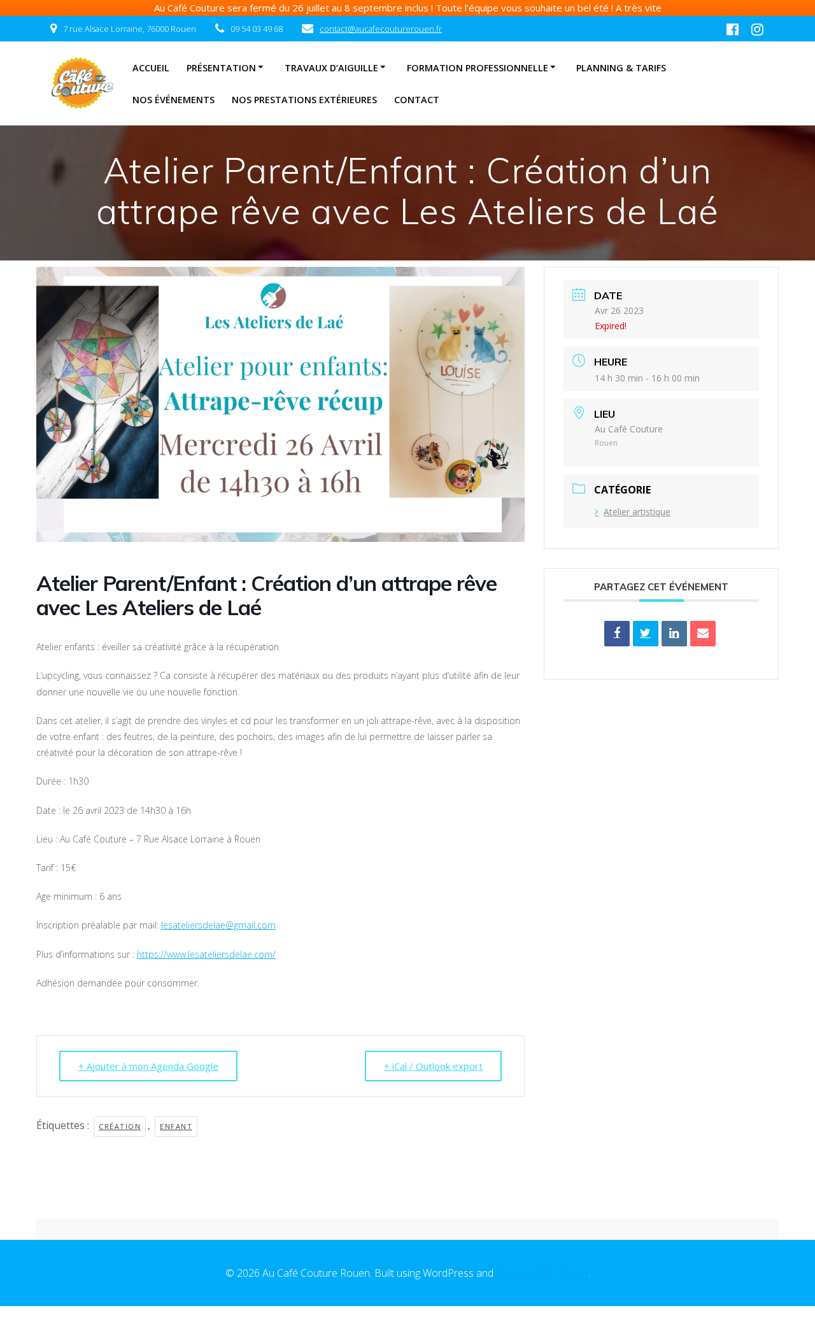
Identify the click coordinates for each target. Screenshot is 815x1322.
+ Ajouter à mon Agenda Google (148, 1066)
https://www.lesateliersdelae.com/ (206, 954)
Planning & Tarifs (621, 68)
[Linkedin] (674, 633)
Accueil (150, 68)
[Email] (703, 633)
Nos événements (173, 100)
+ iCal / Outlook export (433, 1066)
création (120, 1126)
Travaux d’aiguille (331, 68)
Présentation (221, 68)
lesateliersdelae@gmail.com (218, 925)
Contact (416, 100)
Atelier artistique (637, 512)
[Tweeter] (645, 633)
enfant (176, 1126)
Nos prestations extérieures (304, 100)
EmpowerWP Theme (542, 1273)
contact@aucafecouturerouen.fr (381, 28)
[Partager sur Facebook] (617, 633)
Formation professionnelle (477, 68)
